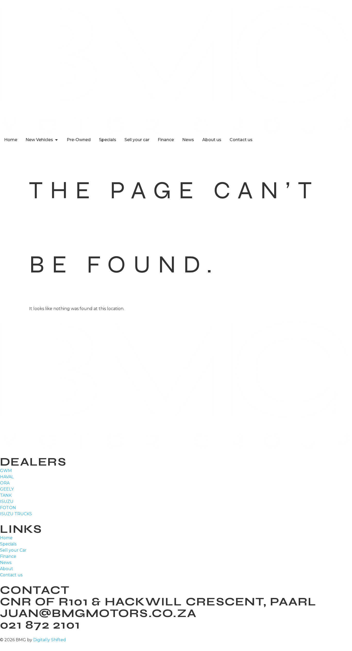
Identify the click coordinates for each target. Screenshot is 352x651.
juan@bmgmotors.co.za (98, 613)
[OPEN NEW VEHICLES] (56, 140)
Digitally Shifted (49, 639)
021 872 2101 (40, 625)
